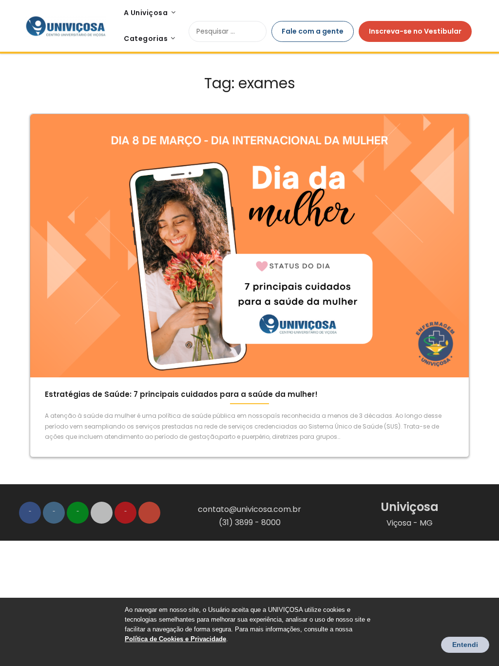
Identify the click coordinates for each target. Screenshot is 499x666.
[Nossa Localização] (149, 513)
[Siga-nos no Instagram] (54, 513)
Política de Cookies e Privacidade (175, 639)
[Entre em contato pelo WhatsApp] (78, 513)
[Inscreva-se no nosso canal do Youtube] (125, 513)
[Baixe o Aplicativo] (102, 513)
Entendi (465, 644)
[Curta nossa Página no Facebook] (30, 513)
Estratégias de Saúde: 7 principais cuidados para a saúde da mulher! (181, 394)
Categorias (146, 38)
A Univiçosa (146, 13)
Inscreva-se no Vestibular (415, 31)
